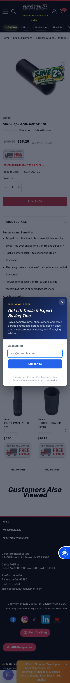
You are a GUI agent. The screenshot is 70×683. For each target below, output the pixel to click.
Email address (15, 345)
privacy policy (50, 380)
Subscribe (35, 364)
